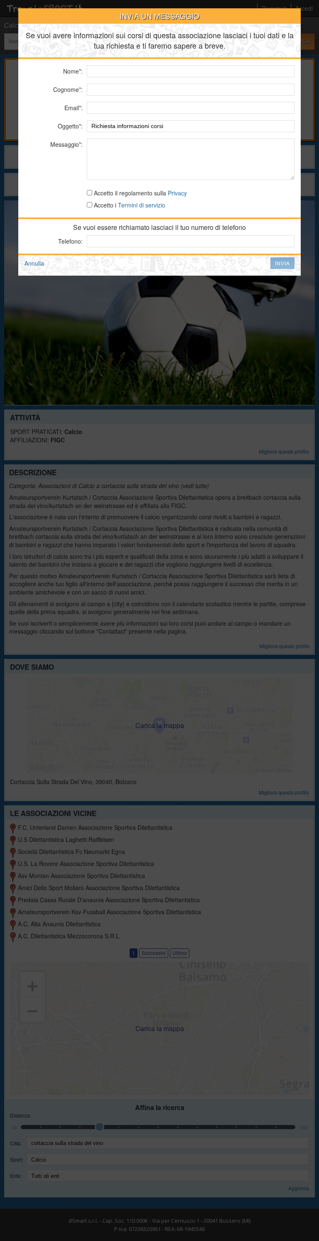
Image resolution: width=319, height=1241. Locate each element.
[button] (282, 263)
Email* (72, 108)
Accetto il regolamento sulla (139, 193)
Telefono (69, 241)
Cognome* (67, 89)
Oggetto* (69, 126)
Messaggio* (65, 144)
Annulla (34, 263)
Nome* (72, 71)
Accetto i (128, 205)
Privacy (177, 193)
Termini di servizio (141, 205)
